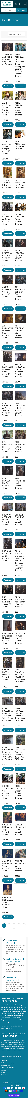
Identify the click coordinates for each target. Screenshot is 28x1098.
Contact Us (4, 1075)
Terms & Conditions (7, 1067)
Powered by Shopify (14, 1085)
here (7, 953)
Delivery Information (7, 1063)
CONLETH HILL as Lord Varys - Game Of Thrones (7, 829)
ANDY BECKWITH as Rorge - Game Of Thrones (7, 219)
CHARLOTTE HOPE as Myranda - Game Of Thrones (20, 638)
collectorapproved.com (13, 971)
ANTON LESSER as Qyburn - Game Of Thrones (19, 219)
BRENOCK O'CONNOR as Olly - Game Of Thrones (6, 519)
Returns (3, 1070)
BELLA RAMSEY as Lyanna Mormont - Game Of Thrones (20, 370)
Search (22, 10)
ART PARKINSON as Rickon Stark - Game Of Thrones (20, 293)
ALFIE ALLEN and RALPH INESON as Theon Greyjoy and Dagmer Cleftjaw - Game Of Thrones (20, 65)
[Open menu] (25, 4)
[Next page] (14, 931)
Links (3, 1072)
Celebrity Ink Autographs (16, 1083)
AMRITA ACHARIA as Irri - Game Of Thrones (20, 145)
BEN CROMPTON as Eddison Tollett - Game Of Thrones (7, 409)
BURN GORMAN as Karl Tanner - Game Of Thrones (7, 602)
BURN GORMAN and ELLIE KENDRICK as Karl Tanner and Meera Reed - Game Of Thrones (20, 560)
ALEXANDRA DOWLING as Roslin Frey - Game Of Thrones (7, 59)
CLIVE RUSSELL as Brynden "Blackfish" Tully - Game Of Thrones (20, 675)
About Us (4, 1060)
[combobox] (14, 10)
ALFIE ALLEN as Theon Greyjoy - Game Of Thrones (6, 109)
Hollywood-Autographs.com (14, 989)
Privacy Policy (5, 1065)
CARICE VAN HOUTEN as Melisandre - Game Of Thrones (7, 638)
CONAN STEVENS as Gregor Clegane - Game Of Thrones (7, 792)
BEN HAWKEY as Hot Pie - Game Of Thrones (7, 447)
